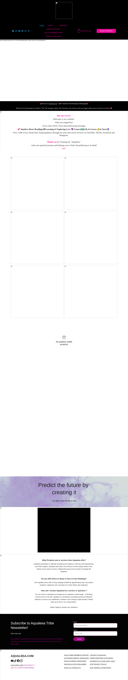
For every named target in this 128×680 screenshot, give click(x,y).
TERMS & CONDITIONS (102, 668)
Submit (79, 639)
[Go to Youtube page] (20, 31)
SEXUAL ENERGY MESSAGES (75, 661)
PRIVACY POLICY (100, 664)
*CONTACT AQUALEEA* (53, 36)
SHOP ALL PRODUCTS (72, 668)
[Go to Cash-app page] (13, 31)
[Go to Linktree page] (29, 31)
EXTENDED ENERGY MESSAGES (76, 658)
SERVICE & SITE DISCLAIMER (75, 664)
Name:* (75, 630)
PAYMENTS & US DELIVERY (100, 661)
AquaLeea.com (53, 103)
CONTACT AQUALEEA (98, 655)
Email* (75, 622)
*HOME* (41, 25)
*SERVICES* (63, 25)
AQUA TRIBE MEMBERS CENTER (76, 655)
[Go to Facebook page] (23, 31)
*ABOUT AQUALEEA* (53, 29)
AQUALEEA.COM (17, 665)
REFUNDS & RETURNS (104, 658)
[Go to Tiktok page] (16, 31)
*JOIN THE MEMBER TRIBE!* (53, 32)
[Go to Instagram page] (26, 31)
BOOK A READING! (106, 31)
